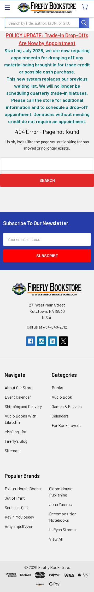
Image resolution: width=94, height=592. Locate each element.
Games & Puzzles (67, 406)
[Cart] (86, 7)
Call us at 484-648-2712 (47, 326)
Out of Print (15, 497)
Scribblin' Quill (16, 507)
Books (57, 387)
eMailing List (16, 431)
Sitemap (12, 450)
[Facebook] (30, 341)
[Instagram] (41, 341)
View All (56, 538)
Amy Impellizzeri (19, 526)
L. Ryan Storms (62, 529)
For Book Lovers (66, 425)
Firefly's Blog (16, 440)
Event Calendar (18, 396)
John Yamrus (60, 504)
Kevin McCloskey (19, 516)
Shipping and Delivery (23, 406)
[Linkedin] (52, 341)
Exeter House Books (23, 488)
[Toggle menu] (7, 7)
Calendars (60, 415)
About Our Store (18, 387)
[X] (63, 341)
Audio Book (62, 396)
